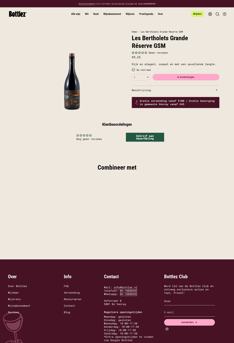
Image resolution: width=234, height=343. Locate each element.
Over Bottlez (17, 286)
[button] (76, 14)
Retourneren (72, 299)
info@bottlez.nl (125, 287)
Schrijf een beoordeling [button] (145, 137)
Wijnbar (13, 292)
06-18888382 (128, 290)
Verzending (72, 292)
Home (134, 31)
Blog (67, 312)
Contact (69, 305)
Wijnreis (14, 299)
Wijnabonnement (19, 305)
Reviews (13, 312)
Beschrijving (141, 90)
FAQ (66, 286)
